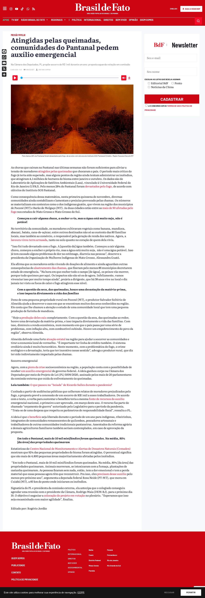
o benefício (34, 417)
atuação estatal (56, 339)
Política (77, 20)
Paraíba (92, 571)
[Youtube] (16, 8)
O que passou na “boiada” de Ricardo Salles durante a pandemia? (71, 385)
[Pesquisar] (198, 21)
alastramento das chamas (50, 268)
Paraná (110, 550)
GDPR (80, 592)
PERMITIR (191, 592)
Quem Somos (146, 20)
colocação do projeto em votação (64, 495)
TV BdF (15, 20)
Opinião (133, 20)
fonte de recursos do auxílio (106, 399)
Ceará (91, 555)
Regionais (57, 20)
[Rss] (33, 8)
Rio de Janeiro (112, 560)
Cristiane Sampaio (44, 70)
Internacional (92, 20)
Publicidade (18, 565)
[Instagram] (10, 8)
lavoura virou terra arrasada (29, 240)
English (173, 9)
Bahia (91, 550)
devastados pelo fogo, (99, 186)
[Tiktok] (22, 8)
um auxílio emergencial (36, 371)
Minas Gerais (94, 566)
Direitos (108, 20)
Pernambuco (112, 555)
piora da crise (36, 367)
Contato (16, 572)
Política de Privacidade (24, 579)
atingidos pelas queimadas (55, 171)
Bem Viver (121, 20)
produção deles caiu (34, 317)
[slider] (69, 78)
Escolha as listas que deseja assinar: (163, 79)
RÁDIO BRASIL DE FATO (33, 20)
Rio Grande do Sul (114, 566)
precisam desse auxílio (111, 474)
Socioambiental (75, 568)
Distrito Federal (95, 560)
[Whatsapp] (27, 8)
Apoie (6, 20)
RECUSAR (169, 592)
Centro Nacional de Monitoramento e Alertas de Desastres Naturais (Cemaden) (80, 448)
